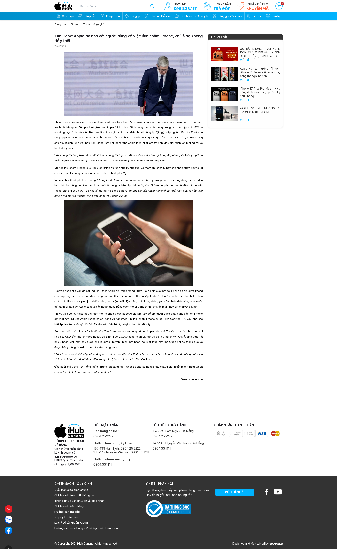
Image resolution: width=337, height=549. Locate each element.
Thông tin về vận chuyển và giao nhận (79, 501)
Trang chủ (60, 24)
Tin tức (74, 24)
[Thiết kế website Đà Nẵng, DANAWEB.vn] (276, 543)
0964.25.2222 (103, 436)
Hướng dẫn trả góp (67, 512)
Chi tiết (244, 60)
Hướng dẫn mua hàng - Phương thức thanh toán (86, 528)
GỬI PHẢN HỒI (234, 492)
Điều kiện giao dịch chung (71, 490)
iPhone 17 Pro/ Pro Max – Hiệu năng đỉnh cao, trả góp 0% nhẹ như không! (260, 92)
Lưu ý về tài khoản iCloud (71, 522)
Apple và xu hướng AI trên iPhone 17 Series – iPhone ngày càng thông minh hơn (260, 72)
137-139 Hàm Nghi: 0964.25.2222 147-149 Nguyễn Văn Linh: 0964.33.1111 (121, 450)
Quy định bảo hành (66, 517)
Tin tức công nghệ (93, 24)
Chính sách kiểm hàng (69, 506)
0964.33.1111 (102, 464)
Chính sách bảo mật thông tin (74, 495)
